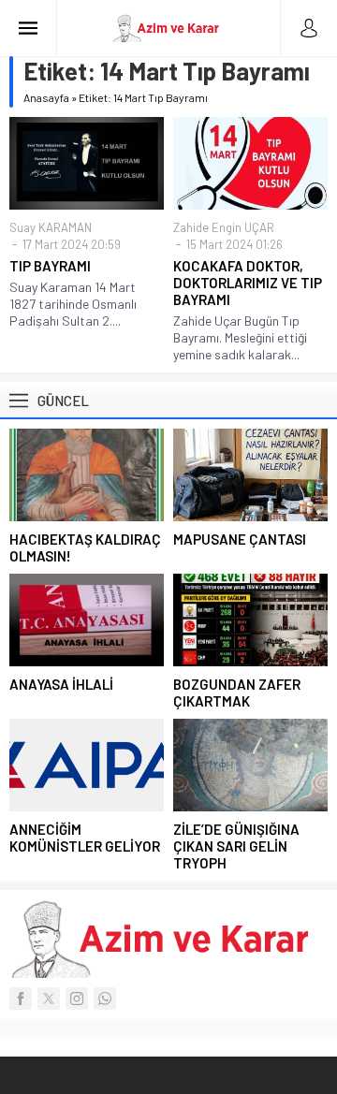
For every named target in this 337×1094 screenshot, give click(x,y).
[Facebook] (20, 998)
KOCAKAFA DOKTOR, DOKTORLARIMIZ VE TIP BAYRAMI (247, 282)
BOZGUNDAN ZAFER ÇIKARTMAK (236, 692)
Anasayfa (46, 97)
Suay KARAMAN (50, 227)
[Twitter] (48, 998)
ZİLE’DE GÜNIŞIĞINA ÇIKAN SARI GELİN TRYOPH (236, 846)
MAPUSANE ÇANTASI (239, 539)
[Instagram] (77, 998)
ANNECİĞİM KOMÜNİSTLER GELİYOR (84, 837)
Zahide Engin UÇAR (223, 227)
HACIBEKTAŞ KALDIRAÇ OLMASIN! (85, 547)
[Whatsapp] (105, 998)
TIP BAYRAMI (50, 265)
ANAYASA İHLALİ (61, 684)
